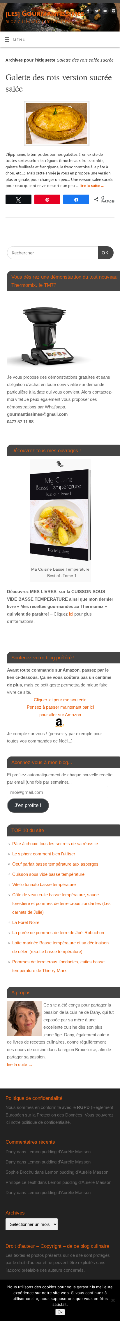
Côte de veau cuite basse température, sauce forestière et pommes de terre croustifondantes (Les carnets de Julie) (61, 903)
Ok (60, 1312)
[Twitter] (96, 11)
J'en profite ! (28, 805)
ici (70, 613)
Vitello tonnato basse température (44, 884)
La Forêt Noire (25, 922)
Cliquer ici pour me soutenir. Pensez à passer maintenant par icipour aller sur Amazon (60, 707)
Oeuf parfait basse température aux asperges (55, 864)
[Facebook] (87, 11)
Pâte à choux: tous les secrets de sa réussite (55, 843)
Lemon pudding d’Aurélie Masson (59, 1151)
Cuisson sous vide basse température (48, 874)
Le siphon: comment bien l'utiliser (43, 853)
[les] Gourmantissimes (45, 13)
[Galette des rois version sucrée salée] (60, 124)
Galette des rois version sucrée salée (59, 82)
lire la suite (92, 185)
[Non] (113, 1300)
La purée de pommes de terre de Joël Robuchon (58, 932)
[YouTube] (104, 11)
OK (103, 252)
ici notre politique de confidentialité (38, 1122)
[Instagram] (113, 11)
